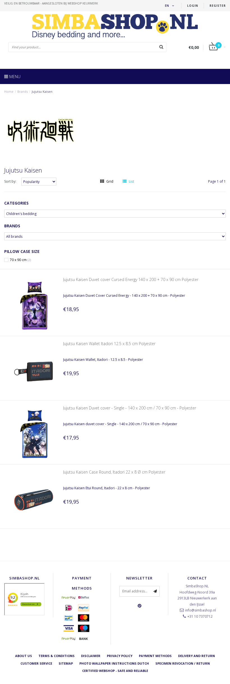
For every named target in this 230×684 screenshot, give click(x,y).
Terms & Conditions (56, 656)
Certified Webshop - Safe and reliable (115, 671)
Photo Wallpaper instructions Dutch (114, 663)
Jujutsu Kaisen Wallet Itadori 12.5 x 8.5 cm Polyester (109, 343)
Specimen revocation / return (182, 663)
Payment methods (155, 656)
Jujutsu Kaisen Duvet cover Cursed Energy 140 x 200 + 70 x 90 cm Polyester (130, 279)
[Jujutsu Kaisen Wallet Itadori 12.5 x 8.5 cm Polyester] (34, 370)
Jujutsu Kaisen (42, 91)
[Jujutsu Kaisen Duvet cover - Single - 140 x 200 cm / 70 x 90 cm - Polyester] (34, 434)
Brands (22, 91)
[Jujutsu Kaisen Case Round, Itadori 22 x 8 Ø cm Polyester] (34, 498)
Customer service (36, 663)
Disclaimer (90, 656)
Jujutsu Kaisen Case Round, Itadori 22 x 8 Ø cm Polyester (114, 472)
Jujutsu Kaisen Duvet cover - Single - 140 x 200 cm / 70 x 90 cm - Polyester (129, 408)
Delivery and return (196, 656)
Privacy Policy (119, 656)
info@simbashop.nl (200, 610)
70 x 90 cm (20, 260)
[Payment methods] (69, 597)
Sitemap (66, 663)
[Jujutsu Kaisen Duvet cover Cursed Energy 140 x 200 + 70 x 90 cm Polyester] (34, 306)
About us (23, 656)
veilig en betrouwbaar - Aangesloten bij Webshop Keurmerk (51, 3)
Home (8, 91)
